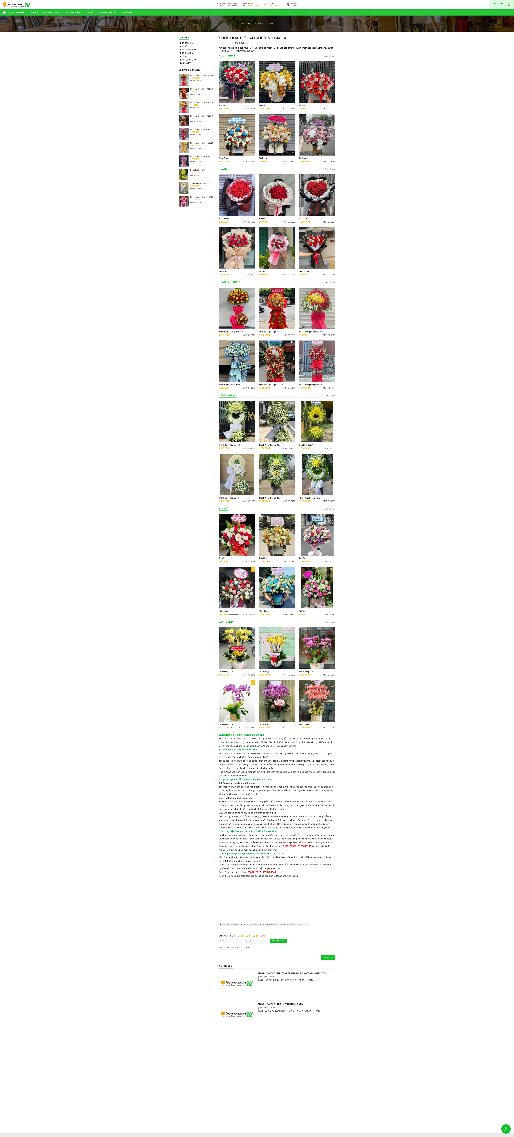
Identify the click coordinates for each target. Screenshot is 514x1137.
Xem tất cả (329, 56)
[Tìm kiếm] (495, 4)
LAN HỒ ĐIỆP (127, 12)
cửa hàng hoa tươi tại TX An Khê (297, 924)
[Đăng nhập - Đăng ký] (502, 4)
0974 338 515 (253, 6)
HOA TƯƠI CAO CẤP (107, 12)
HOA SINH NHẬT (18, 12)
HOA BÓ (34, 12)
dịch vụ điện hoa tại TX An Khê (276, 924)
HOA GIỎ (89, 12)
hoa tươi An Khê (235, 749)
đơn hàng (293, 5)
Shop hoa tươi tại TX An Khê (236, 924)
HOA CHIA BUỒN (73, 12)
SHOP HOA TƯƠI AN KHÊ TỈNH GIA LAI (259, 24)
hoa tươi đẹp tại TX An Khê (255, 924)
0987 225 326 (274, 6)
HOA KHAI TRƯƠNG (51, 12)
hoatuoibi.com (232, 734)
